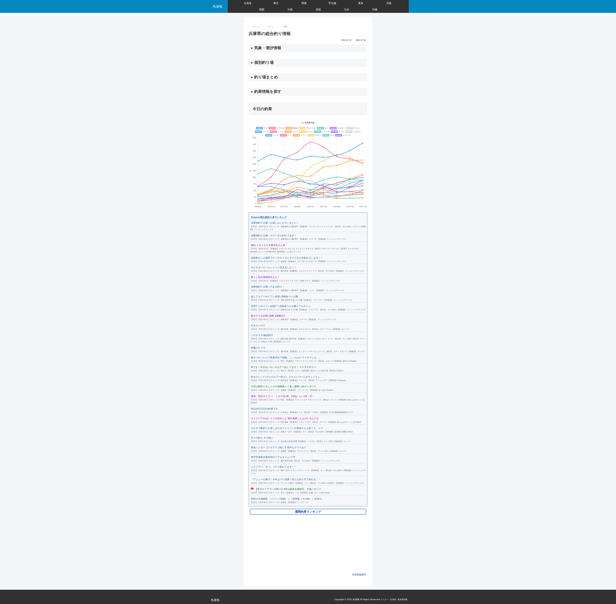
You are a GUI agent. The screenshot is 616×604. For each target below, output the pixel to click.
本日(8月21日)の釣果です (264, 408)
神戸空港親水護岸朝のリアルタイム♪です (273, 457)
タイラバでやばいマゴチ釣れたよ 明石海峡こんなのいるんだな (285, 418)
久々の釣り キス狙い (262, 437)
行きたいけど (258, 325)
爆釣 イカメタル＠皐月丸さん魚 (268, 245)
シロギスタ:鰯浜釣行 (262, 335)
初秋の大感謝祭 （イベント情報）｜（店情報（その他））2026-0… (287, 498)
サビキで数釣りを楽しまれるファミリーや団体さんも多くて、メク (287, 428)
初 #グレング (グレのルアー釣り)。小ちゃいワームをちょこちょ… (286, 376)
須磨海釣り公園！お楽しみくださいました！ (275, 222)
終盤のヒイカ (258, 347)
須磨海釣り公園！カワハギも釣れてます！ (274, 235)
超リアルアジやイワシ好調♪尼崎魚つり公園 (274, 296)
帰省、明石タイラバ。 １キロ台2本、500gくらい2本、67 (281, 396)
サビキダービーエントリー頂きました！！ (274, 267)
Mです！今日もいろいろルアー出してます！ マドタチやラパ (283, 367)
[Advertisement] (308, 545)
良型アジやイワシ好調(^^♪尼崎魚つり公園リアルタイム (281, 306)
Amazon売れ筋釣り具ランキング (269, 217)
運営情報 (403, 599)
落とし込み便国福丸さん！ (265, 277)
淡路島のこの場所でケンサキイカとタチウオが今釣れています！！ (287, 257)
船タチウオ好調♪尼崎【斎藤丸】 (268, 315)
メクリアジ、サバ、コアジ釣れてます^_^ (273, 466)
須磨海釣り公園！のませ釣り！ (268, 286)
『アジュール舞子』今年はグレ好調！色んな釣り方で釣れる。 (284, 479)
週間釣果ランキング (308, 511)
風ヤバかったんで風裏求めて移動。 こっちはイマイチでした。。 (286, 357)
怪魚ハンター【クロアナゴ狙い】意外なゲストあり (278, 447)
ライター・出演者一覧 (390, 599)
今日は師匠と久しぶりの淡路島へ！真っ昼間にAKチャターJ (283, 386)
